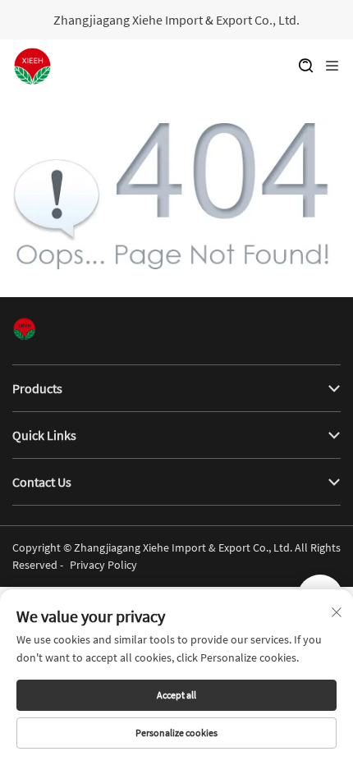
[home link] (32, 66)
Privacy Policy (103, 564)
